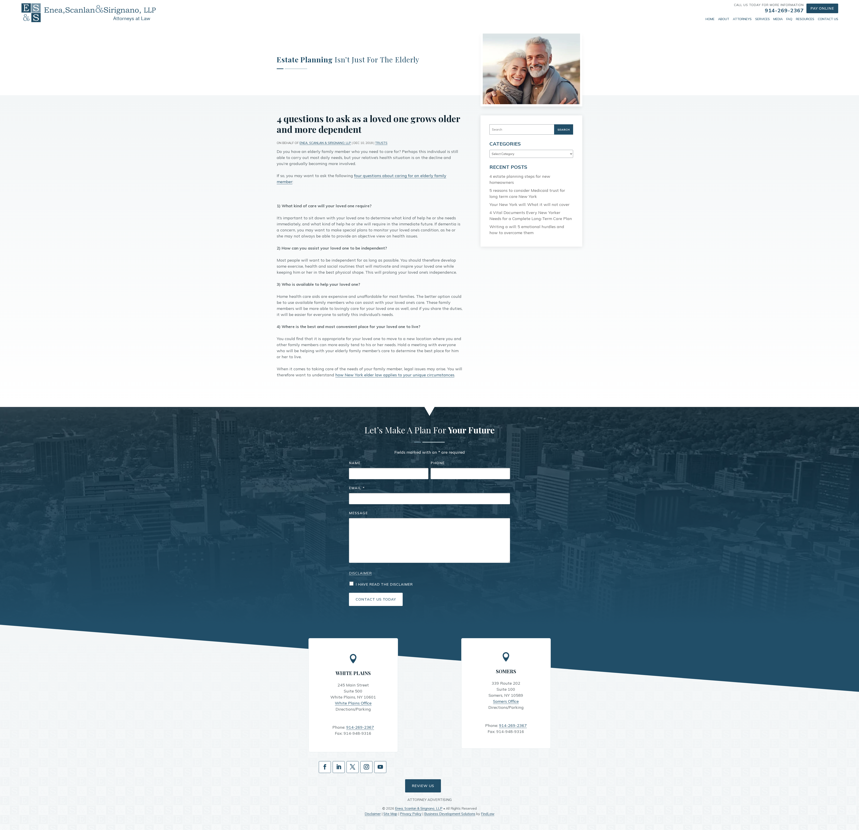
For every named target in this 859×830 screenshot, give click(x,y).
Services (762, 19)
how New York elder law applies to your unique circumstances (394, 374)
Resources (805, 19)
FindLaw (487, 814)
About (723, 19)
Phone (438, 463)
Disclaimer (360, 573)
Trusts (381, 143)
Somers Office (506, 701)
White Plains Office (353, 703)
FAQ (789, 19)
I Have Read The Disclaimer (384, 584)
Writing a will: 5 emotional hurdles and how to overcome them (526, 229)
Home (710, 19)
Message (358, 513)
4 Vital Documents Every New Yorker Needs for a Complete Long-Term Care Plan (530, 215)
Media (778, 19)
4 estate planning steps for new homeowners (519, 179)
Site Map (390, 814)
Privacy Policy (410, 814)
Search (563, 129)
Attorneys (742, 19)
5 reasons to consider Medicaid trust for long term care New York (527, 193)
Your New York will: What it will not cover (529, 204)
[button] (854, 797)
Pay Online (822, 8)
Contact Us (828, 19)
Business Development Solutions (449, 814)
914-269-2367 (784, 10)
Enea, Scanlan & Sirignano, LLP (325, 143)
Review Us (423, 785)
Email (357, 488)
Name (355, 463)
